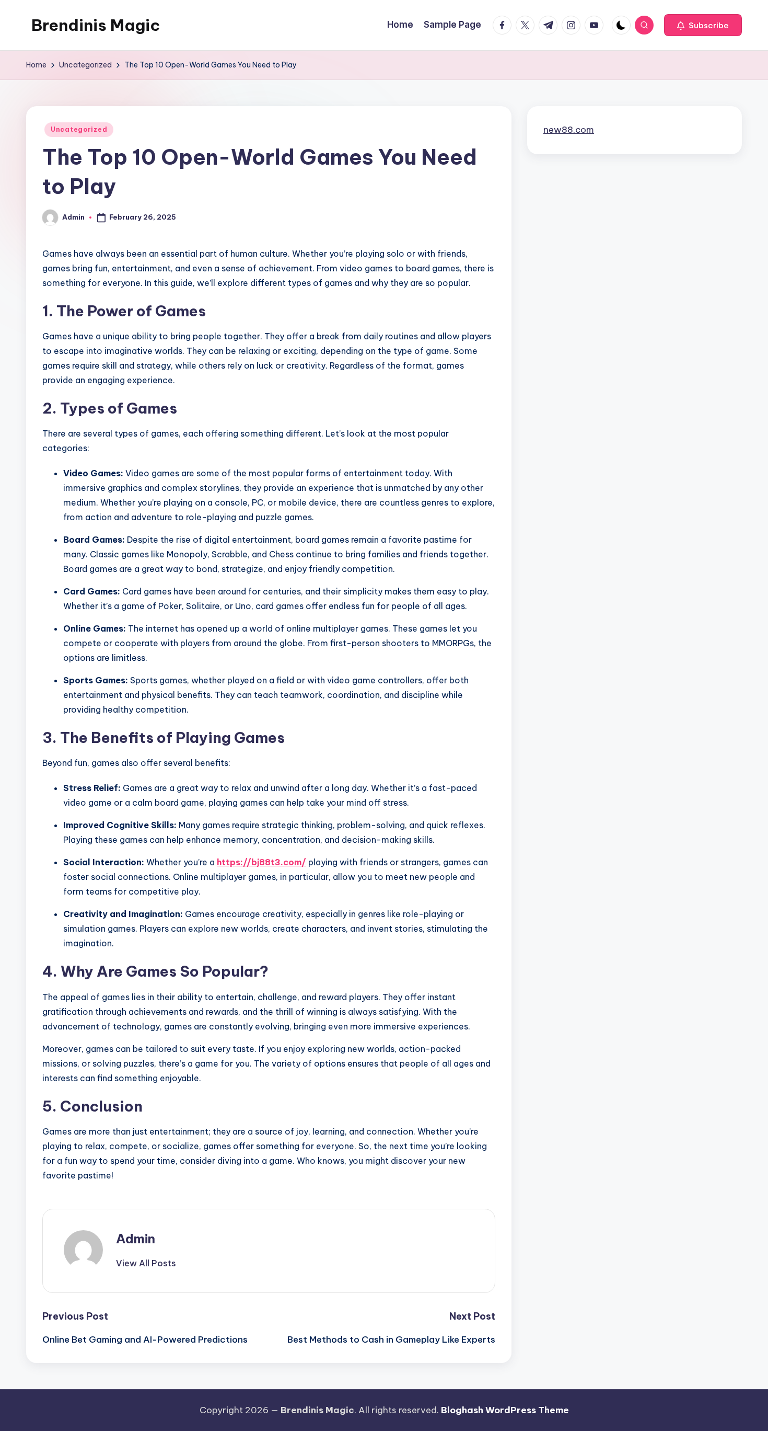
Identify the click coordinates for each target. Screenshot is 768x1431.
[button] (703, 25)
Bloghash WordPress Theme (505, 1410)
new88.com (568, 129)
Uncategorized (79, 129)
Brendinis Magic (95, 25)
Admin (135, 1238)
